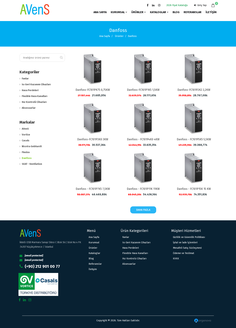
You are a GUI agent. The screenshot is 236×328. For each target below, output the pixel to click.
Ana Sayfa (104, 36)
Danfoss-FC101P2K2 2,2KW (193, 89)
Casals (25, 140)
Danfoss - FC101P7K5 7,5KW (93, 188)
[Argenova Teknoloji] (182, 320)
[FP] (52, 284)
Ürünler (119, 36)
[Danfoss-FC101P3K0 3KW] (93, 118)
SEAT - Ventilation (32, 164)
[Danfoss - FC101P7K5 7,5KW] (93, 168)
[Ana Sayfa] (34, 6)
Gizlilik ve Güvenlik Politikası (189, 237)
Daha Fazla (143, 210)
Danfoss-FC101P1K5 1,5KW (143, 89)
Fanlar (25, 78)
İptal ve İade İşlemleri (185, 242)
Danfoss (27, 158)
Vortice (26, 134)
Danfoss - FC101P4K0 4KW (143, 139)
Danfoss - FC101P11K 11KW (143, 188)
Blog (91, 258)
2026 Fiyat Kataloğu (177, 5)
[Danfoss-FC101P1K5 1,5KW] (143, 68)
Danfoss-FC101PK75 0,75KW (92, 89)
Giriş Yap (202, 5)
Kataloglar (94, 253)
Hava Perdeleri (30, 90)
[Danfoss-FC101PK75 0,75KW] (93, 68)
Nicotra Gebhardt (32, 146)
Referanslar (95, 263)
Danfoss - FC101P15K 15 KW (194, 188)
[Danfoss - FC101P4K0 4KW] (143, 118)
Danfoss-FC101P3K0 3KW (92, 139)
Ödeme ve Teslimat (183, 253)
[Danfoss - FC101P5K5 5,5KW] (193, 118)
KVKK (176, 258)
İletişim (93, 269)
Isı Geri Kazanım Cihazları (36, 84)
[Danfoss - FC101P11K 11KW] (143, 168)
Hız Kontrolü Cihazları (34, 102)
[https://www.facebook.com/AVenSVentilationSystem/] (147, 5)
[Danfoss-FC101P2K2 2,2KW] (193, 68)
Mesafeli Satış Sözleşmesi (187, 247)
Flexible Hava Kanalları (34, 96)
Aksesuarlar (29, 107)
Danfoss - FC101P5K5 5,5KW (194, 139)
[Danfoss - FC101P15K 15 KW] (193, 168)
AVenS (25, 128)
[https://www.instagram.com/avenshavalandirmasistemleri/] (159, 5)
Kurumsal (94, 242)
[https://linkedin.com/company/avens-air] (152, 5)
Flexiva (26, 152)
